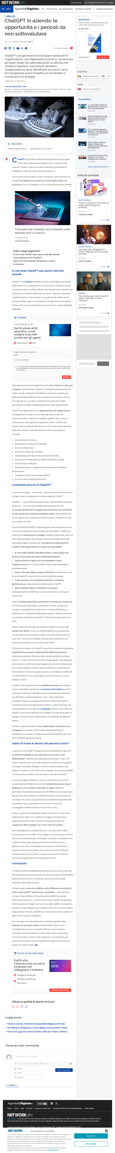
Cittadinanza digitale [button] (83, 9)
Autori (16, 1108)
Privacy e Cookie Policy (43, 1108)
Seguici (41, 1103)
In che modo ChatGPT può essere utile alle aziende (36, 254)
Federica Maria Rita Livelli (15, 86)
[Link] (41, 1063)
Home (7, 42)
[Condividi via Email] (18, 48)
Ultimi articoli (51, 9)
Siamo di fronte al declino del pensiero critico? (34, 261)
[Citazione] (34, 1063)
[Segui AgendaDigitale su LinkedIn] (51, 1104)
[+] (47, 1063)
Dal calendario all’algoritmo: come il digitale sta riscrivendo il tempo (37, 1028)
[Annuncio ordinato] (28, 1063)
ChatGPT (21, 159)
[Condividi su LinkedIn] (9, 48)
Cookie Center (89, 1108)
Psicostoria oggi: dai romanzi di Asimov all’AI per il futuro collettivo (37, 1032)
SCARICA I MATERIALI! (60, 990)
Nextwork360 (12, 1119)
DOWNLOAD (102, 57)
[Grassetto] (16, 1063)
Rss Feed (29, 1108)
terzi (52, 366)
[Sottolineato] (22, 1063)
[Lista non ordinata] (31, 1063)
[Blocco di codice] (38, 1063)
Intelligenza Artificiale (104, 9)
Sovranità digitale (66, 9)
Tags (22, 1108)
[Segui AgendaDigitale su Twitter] (56, 1104)
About (9, 1108)
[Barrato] (25, 1063)
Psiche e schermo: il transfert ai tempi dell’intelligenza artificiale (36, 1024)
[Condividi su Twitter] (13, 48)
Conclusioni (18, 264)
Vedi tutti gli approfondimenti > (98, 167)
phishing (46, 709)
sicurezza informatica (52, 689)
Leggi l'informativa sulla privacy (25, 352)
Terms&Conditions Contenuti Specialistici (67, 1108)
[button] (6, 9)
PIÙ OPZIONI (91, 1143)
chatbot (28, 282)
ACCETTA (91, 1135)
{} (44, 1063)
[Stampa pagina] (26, 48)
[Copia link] (22, 48)
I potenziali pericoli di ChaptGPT (28, 257)
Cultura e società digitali (23, 42)
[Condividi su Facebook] (5, 48)
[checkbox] (15, 367)
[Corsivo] (19, 1063)
